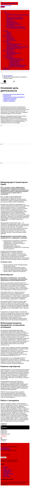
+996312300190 (5, 448)
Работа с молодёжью (9, 101)
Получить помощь (8, 473)
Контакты (6, 475)
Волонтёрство (7, 95)
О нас (5, 468)
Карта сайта (6, 476)
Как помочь (6, 472)
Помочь (3, 6)
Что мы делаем (7, 469)
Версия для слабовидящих (9, 3)
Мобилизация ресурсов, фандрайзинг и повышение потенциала (14, 97)
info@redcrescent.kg (6, 5)
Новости (5, 467)
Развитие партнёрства (9, 99)
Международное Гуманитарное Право (13, 94)
